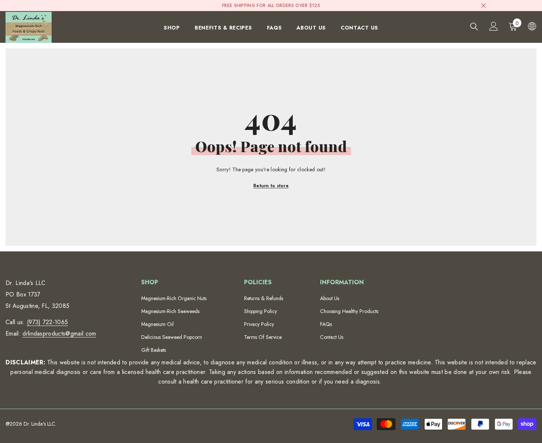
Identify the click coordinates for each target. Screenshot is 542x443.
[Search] (474, 26)
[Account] (493, 26)
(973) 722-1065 (47, 322)
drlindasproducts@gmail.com (59, 333)
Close (483, 6)
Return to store (271, 185)
